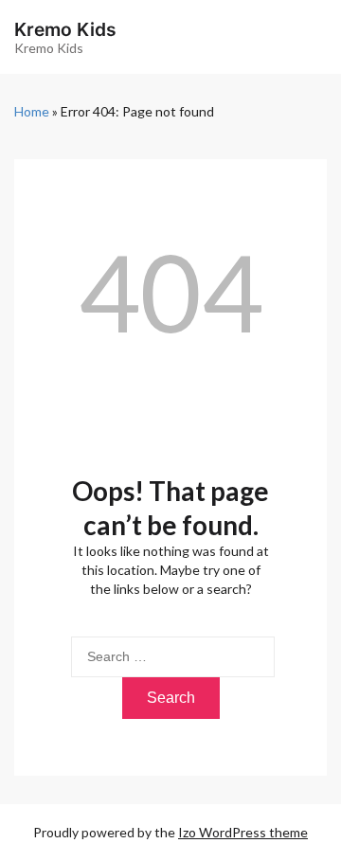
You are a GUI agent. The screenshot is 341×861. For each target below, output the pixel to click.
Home (31, 111)
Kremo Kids (65, 29)
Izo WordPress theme (243, 832)
